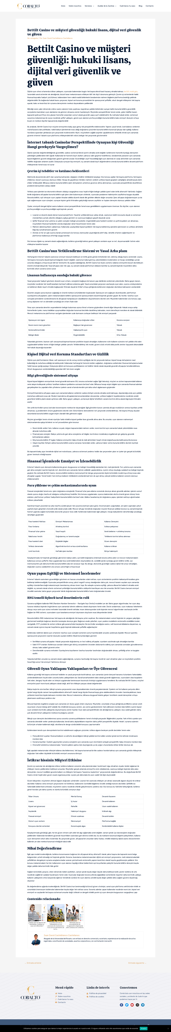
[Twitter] (127, 1005)
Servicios (88, 6)
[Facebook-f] (121, 1005)
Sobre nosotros (75, 6)
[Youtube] (132, 1005)
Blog (140, 6)
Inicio (63, 6)
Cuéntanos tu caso (127, 6)
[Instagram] (137, 1005)
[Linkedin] (142, 1005)
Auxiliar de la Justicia (106, 6)
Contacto (150, 6)
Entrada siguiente (137, 963)
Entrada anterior (33, 963)
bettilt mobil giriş (131, 91)
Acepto (143, 1028)
